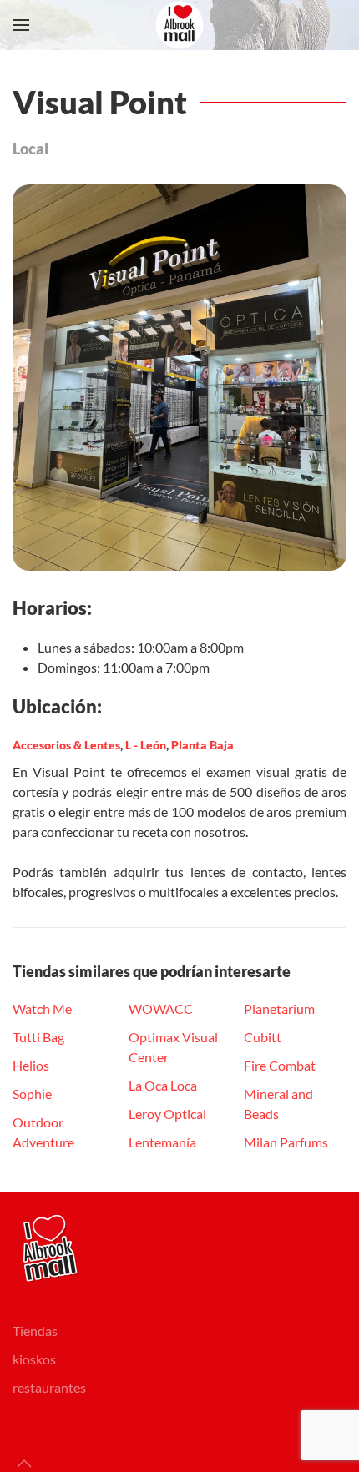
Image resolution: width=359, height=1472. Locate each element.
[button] (21, 25)
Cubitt (262, 1037)
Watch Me (42, 1008)
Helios (31, 1065)
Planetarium (279, 1008)
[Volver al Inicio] (179, 25)
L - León (145, 745)
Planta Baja (202, 745)
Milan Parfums (286, 1142)
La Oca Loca (163, 1085)
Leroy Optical (167, 1114)
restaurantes (49, 1387)
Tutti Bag (38, 1037)
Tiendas (35, 1330)
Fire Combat (280, 1065)
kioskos (34, 1359)
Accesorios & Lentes (66, 745)
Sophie (32, 1093)
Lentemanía (162, 1142)
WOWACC (161, 1008)
